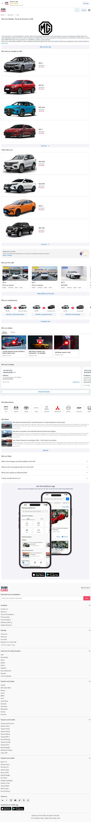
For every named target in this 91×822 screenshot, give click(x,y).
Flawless (5, 375)
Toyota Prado (5, 729)
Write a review (7, 255)
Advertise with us (6, 622)
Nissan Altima (5, 734)
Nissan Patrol (5, 726)
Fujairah (3, 668)
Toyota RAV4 (5, 786)
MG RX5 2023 (7, 370)
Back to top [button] (85, 587)
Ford (2, 698)
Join (87, 598)
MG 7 (41, 129)
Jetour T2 (4, 762)
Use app (84, 10)
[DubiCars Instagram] (11, 800)
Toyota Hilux (5, 745)
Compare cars (45, 321)
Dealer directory (6, 625)
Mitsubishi (4, 709)
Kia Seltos (4, 778)
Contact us (4, 609)
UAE (2, 655)
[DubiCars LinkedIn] (2, 800)
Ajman (3, 663)
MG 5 (41, 63)
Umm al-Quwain (6, 676)
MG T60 (41, 228)
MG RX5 (42, 184)
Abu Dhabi (4, 657)
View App (86, 3)
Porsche (3, 714)
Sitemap (3, 630)
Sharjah (3, 673)
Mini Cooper (5, 789)
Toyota (3, 685)
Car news (4, 639)
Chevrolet (4, 706)
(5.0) (14, 372)
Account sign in (6, 620)
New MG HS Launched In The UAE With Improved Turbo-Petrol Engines (34, 431)
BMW (2, 696)
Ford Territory (5, 791)
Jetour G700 (5, 772)
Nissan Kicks (5, 770)
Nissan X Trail (5, 783)
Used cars (4, 634)
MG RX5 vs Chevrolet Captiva (15, 314)
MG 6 (41, 206)
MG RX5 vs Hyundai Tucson (44, 314)
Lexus (3, 693)
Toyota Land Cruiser (7, 723)
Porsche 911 (5, 767)
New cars (4, 637)
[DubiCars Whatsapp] (28, 800)
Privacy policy (5, 617)
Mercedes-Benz (6, 688)
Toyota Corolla (5, 742)
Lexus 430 (4, 753)
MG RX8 (42, 162)
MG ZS (41, 85)
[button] (2, 3)
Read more (76, 382)
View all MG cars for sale (45, 294)
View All (45, 450)
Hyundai (3, 704)
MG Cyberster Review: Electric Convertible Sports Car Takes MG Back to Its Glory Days (39, 422)
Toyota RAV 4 (5, 737)
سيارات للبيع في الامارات (8, 645)
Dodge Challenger (7, 780)
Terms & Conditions (7, 614)
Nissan (3, 690)
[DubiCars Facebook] (7, 800)
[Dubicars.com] (4, 589)
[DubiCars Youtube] (15, 800)
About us (4, 612)
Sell (77, 10)
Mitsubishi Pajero (6, 750)
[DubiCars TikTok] (19, 800)
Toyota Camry (5, 731)
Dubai (3, 665)
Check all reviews (44, 392)
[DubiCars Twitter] (24, 800)
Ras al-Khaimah (6, 671)
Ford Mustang (5, 739)
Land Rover (4, 701)
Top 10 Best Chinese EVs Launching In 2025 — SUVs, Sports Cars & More (34, 440)
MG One (42, 107)
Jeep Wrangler (5, 747)
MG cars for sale (45, 47)
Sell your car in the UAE (8, 642)
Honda (3, 712)
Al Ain (2, 660)
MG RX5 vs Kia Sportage (72, 314)
